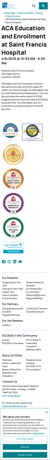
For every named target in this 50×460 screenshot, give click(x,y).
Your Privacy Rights (25, 439)
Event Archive (13, 16)
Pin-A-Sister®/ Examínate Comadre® (33, 343)
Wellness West (33, 349)
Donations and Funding (33, 361)
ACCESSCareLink (35, 311)
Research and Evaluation (9, 374)
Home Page (9, 12)
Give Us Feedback (11, 395)
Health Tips (8, 291)
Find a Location (10, 295)
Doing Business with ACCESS (12, 310)
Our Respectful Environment (34, 290)
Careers (6, 325)
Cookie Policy (38, 433)
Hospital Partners (11, 314)
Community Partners (37, 308)
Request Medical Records (34, 284)
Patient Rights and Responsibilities (35, 297)
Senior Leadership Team (11, 365)
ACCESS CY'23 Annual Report (33, 368)
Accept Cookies (25, 455)
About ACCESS (25, 12)
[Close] (47, 412)
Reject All (25, 447)
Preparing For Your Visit (11, 284)
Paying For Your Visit (12, 288)
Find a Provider (9, 298)
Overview (7, 359)
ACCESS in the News (12, 343)
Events (39, 12)
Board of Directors (11, 369)
